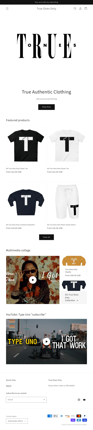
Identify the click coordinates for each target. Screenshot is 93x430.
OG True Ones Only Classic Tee (17, 168)
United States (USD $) (15, 421)
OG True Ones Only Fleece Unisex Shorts (61, 225)
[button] (7, 8)
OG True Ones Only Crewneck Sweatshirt (20, 225)
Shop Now (46, 107)
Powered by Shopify (81, 424)
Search (8, 386)
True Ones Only (70, 424)
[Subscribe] (43, 399)
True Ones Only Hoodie (71, 270)
